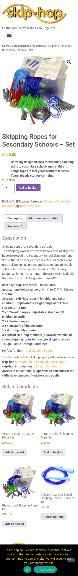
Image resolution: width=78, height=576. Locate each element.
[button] (69, 62)
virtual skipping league (38, 350)
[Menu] (9, 35)
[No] (71, 560)
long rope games (47, 366)
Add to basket (28, 187)
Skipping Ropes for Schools (29, 45)
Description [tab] (15, 218)
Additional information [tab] (43, 218)
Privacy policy (45, 569)
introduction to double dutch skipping (40, 362)
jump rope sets (30, 206)
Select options (53, 517)
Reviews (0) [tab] (15, 226)
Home (6, 45)
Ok (27, 569)
